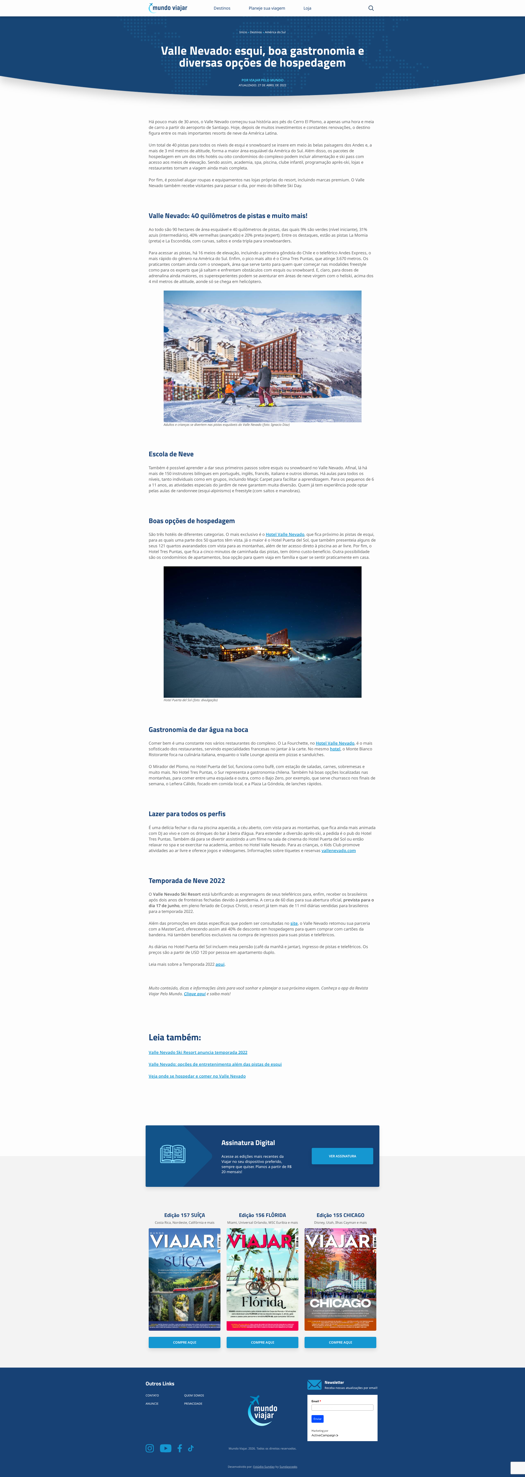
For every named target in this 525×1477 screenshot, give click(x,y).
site (294, 923)
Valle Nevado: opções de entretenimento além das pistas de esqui (215, 1064)
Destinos (222, 8)
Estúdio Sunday (264, 1467)
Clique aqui (195, 993)
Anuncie (152, 1403)
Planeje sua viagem (267, 8)
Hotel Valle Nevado (285, 534)
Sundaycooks (288, 1467)
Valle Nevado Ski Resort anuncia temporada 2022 (198, 1052)
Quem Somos (194, 1395)
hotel (335, 749)
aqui (220, 964)
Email (316, 1401)
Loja (307, 8)
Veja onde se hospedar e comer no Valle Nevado (197, 1076)
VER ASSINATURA (342, 1156)
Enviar (318, 1419)
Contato (152, 1395)
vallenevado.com (339, 850)
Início (243, 32)
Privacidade (193, 1403)
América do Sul (275, 32)
